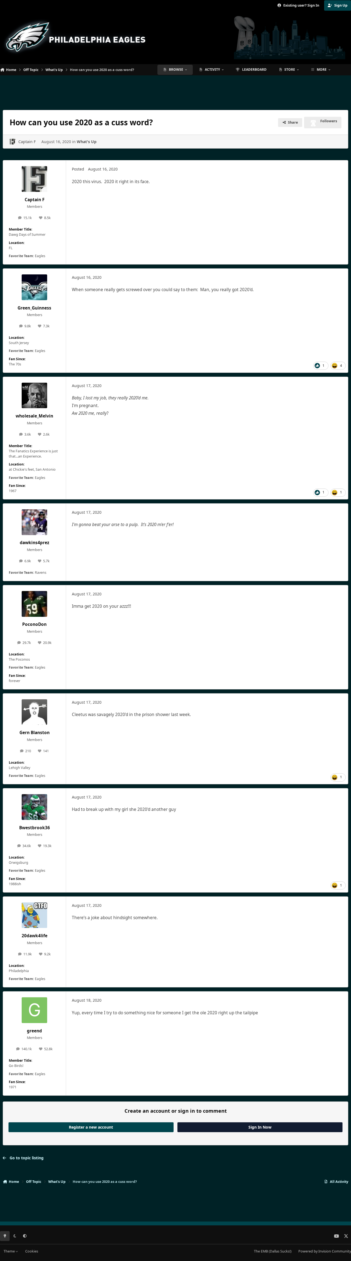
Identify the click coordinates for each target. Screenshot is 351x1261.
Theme (10, 1251)
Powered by (324, 1251)
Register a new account (91, 1127)
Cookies (31, 1251)
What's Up (87, 141)
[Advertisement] (175, 90)
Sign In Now (259, 1127)
